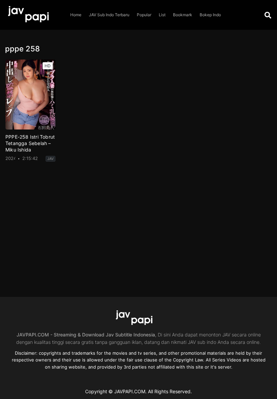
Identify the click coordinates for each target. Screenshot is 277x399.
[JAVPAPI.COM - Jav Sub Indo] (33, 15)
